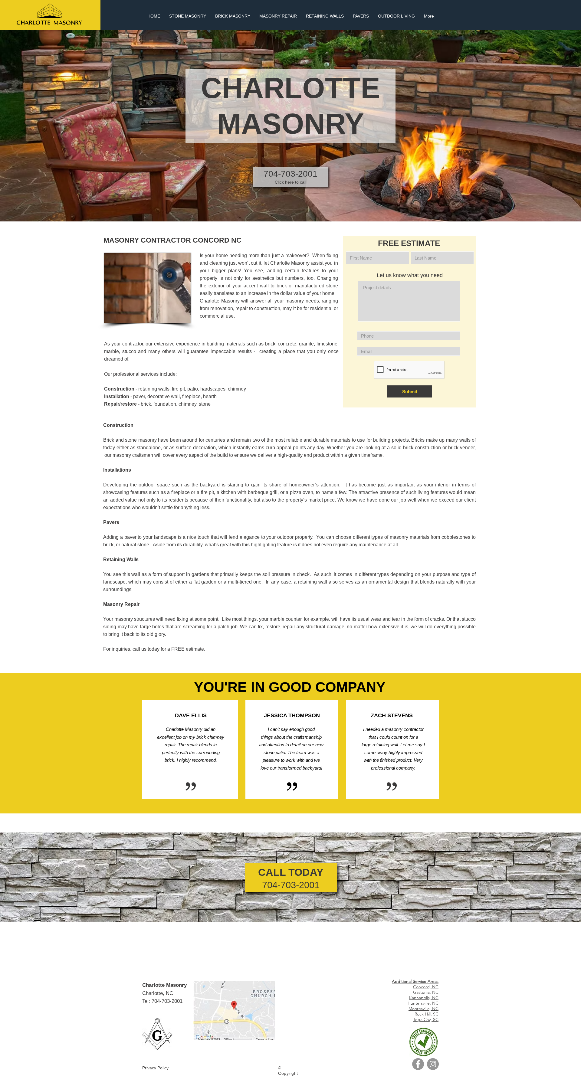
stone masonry (141, 440)
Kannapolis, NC (423, 997)
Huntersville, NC (423, 1003)
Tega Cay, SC (425, 1019)
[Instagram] (433, 1064)
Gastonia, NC (425, 992)
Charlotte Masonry (220, 300)
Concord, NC (425, 987)
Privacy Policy (155, 1067)
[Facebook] (418, 1064)
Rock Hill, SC (426, 1014)
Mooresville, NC (423, 1008)
